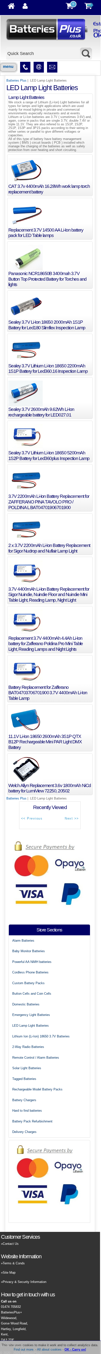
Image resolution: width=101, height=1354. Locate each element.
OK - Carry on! (75, 1349)
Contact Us (11, 1244)
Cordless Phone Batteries (30, 972)
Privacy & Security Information (24, 1282)
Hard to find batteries (27, 1110)
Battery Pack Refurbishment (32, 1121)
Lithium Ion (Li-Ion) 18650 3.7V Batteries (41, 1036)
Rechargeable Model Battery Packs (37, 1089)
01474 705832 (11, 1307)
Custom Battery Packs (28, 983)
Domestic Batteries (25, 1004)
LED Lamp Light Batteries (30, 1025)
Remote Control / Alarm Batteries (35, 1057)
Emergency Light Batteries (31, 1015)
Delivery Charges (24, 1132)
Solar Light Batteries (26, 1068)
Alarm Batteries (23, 940)
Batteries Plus (16, 80)
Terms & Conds (14, 1263)
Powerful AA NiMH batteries (31, 962)
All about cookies (49, 1349)
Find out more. (24, 1349)
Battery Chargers (24, 1100)
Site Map (9, 1272)
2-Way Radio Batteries (28, 1047)
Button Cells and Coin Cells (31, 993)
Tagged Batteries (24, 1079)
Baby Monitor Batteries (28, 951)
